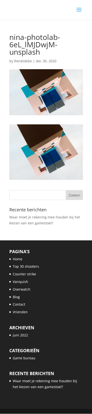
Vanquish (20, 281)
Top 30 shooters (26, 266)
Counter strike (24, 274)
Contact (19, 304)
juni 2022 (20, 335)
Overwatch (21, 289)
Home (17, 259)
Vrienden (20, 312)
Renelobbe (23, 61)
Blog (16, 297)
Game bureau (24, 358)
